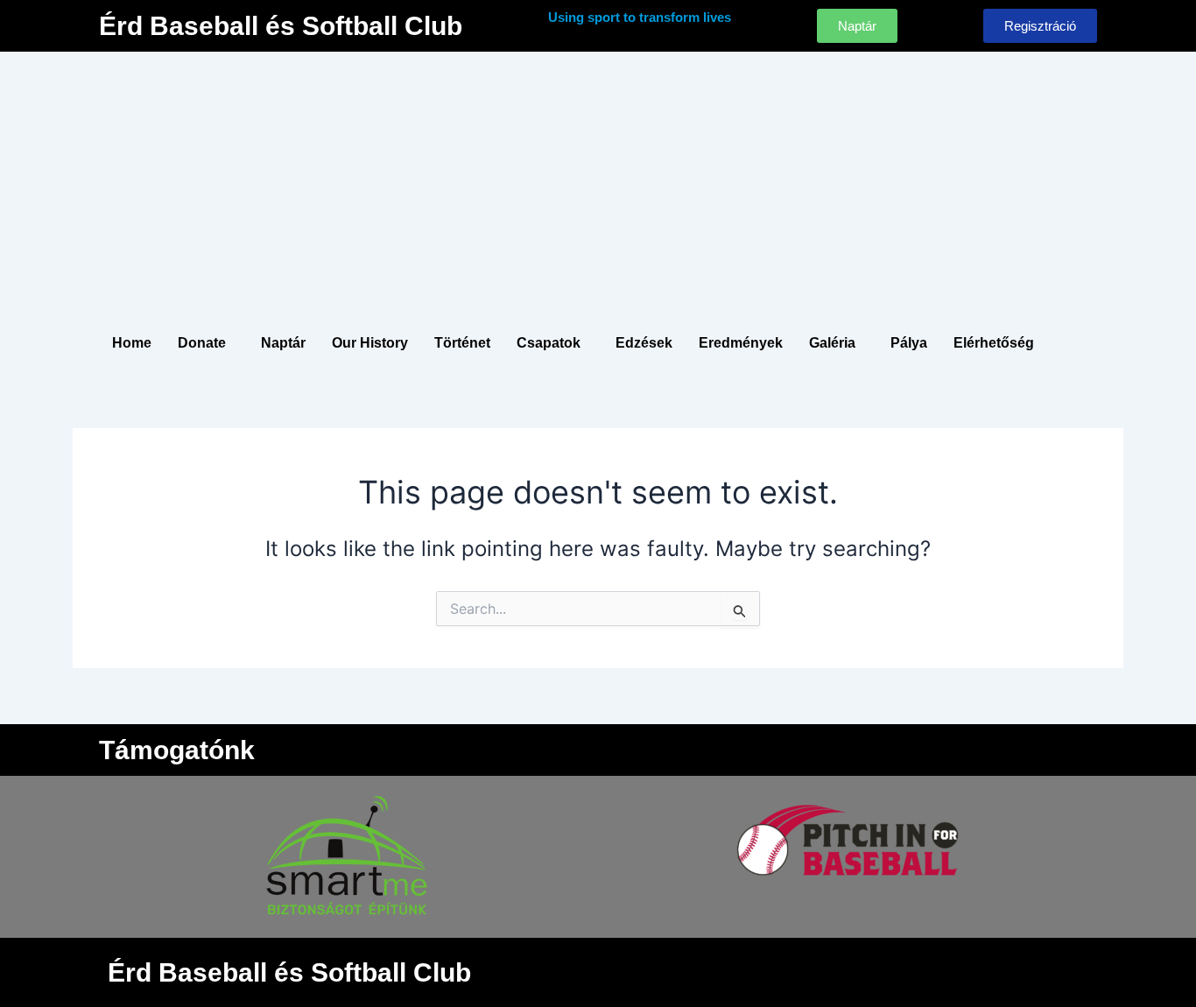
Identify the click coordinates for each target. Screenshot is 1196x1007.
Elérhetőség (993, 342)
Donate (202, 342)
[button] (206, 343)
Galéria (832, 342)
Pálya (908, 342)
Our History (370, 342)
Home (131, 342)
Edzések (644, 342)
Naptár (283, 342)
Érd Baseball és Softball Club (280, 25)
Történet (462, 342)
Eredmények (741, 342)
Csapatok (548, 342)
